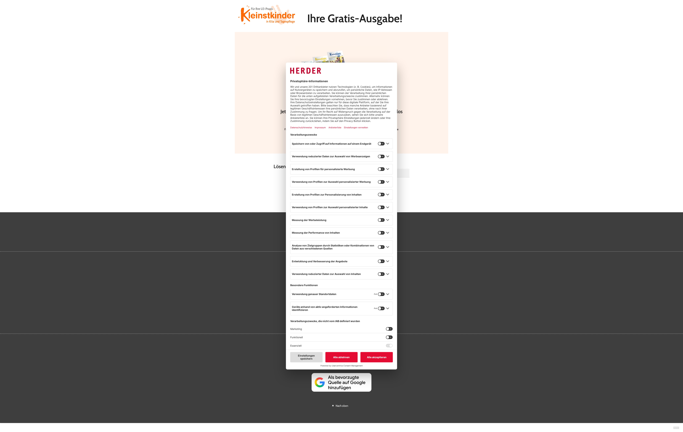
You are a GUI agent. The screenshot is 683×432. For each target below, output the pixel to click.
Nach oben (342, 405)
